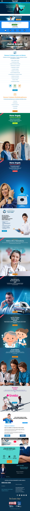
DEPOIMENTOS (15, 356)
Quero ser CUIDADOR (7, 435)
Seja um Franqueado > (20, 471)
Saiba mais (20, 2)
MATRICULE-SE (9, 461)
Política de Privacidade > (19, 484)
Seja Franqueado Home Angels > (7, 489)
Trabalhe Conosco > (5, 490)
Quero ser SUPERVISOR (23, 435)
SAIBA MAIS (15, 123)
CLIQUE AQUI (14, 24)
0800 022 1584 (6, 482)
